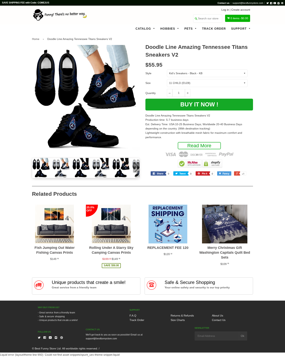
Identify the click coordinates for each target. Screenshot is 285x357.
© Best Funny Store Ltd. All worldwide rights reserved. (65, 348)
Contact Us (218, 320)
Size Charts (178, 320)
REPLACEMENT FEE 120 (167, 248)
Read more (199, 145)
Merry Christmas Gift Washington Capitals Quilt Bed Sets (224, 252)
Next (136, 167)
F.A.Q (133, 315)
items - (239, 18)
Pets (189, 28)
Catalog (144, 28)
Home (35, 39)
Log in (225, 9)
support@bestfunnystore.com (247, 3)
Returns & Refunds (182, 315)
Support (239, 28)
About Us (217, 315)
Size (148, 83)
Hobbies (168, 28)
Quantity (150, 93)
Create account (240, 9)
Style (148, 73)
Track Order (214, 28)
